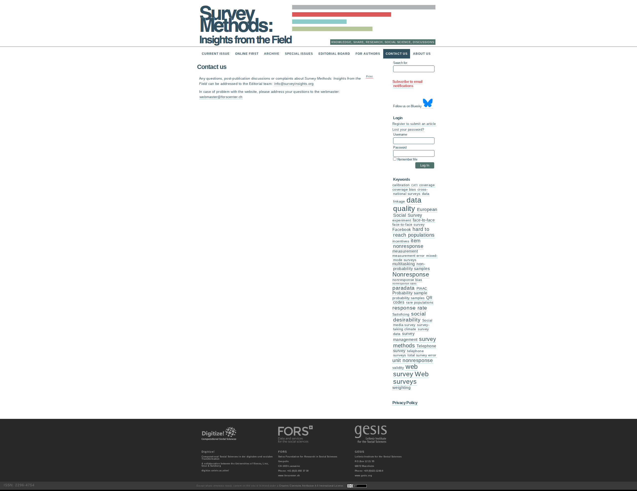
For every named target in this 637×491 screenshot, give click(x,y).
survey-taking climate (411, 327)
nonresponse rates (404, 283)
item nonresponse (408, 243)
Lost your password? (408, 129)
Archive (271, 53)
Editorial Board (334, 53)
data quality (407, 204)
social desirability (409, 317)
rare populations (419, 302)
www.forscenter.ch (289, 475)
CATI (414, 185)
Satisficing (400, 314)
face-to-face (424, 220)
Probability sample (409, 293)
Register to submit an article (414, 124)
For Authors (368, 53)
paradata (403, 288)
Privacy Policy (404, 402)
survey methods (414, 342)
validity (398, 368)
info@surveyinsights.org (294, 84)
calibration (401, 185)
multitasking (403, 264)
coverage (427, 185)
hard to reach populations (414, 232)
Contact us (397, 53)
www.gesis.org (363, 475)
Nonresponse (410, 274)
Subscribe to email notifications (407, 84)
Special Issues (299, 53)
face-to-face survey (408, 224)
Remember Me (406, 159)
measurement (405, 251)
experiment (401, 220)
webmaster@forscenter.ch (221, 97)
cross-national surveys (410, 192)
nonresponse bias (407, 280)
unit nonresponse (412, 360)
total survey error (422, 355)
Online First (247, 53)
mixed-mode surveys (415, 258)
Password (399, 147)
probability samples (408, 298)
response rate (409, 308)
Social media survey (412, 323)
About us (422, 53)
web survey (405, 370)
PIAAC (422, 288)
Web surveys (411, 378)
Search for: (400, 63)
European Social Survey (415, 212)
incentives (400, 241)
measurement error (408, 256)
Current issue (216, 53)
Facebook (401, 229)
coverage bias (404, 189)
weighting (401, 387)
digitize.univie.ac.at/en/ (215, 470)
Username (400, 134)
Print (369, 76)
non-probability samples (411, 266)
